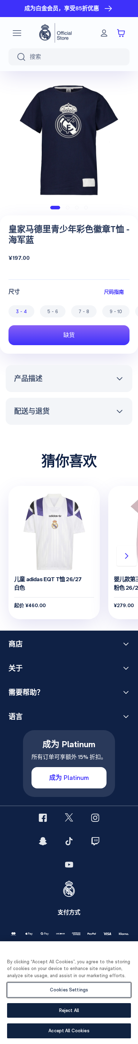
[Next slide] (127, 556)
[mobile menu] (16, 33)
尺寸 (14, 291)
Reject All (69, 1010)
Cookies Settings (69, 989)
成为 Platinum (69, 777)
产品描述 (28, 378)
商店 (15, 644)
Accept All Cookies (68, 1030)
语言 (15, 716)
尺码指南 (114, 291)
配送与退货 (32, 411)
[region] (69, 992)
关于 (15, 668)
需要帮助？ (26, 692)
